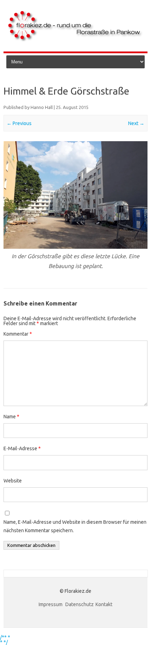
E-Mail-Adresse (22, 448)
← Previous (19, 123)
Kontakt (104, 604)
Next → (136, 123)
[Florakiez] (75, 39)
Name (11, 416)
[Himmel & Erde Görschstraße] (75, 195)
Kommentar (18, 334)
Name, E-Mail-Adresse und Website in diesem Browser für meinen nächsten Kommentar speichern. (75, 526)
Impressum (51, 604)
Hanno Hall (42, 107)
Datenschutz (79, 604)
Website (13, 480)
